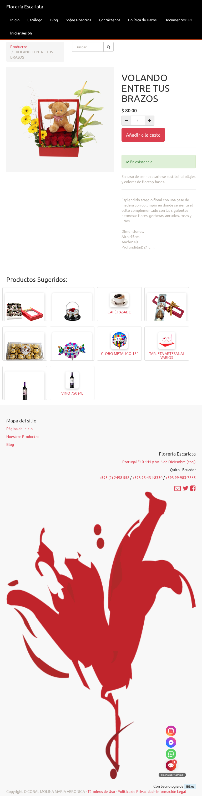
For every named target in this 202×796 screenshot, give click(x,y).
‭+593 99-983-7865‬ (180, 477)
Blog (10, 444)
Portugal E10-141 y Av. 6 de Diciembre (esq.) (159, 461)
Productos (18, 46)
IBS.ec (190, 786)
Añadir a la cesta (143, 134)
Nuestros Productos (22, 436)
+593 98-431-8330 (147, 477)
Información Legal (171, 791)
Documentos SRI (178, 19)
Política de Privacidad (136, 791)
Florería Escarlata (24, 6)
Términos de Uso (101, 791)
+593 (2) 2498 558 (114, 477)
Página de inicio (19, 428)
